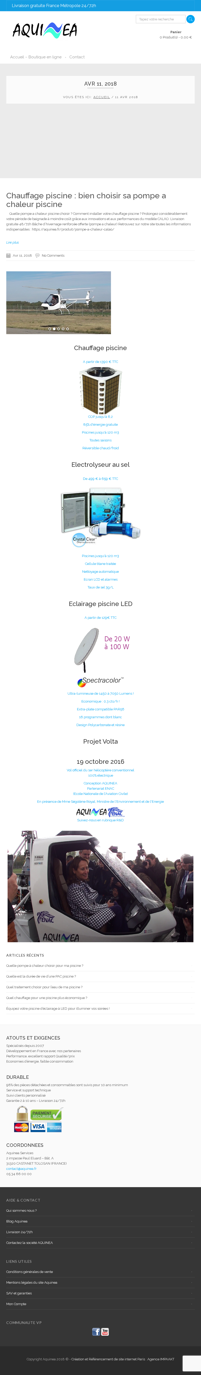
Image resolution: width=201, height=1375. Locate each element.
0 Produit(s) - (176, 34)
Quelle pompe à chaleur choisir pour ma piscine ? (44, 966)
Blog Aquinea (16, 1221)
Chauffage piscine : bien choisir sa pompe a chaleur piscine (86, 200)
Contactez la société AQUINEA (29, 1243)
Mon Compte (16, 1304)
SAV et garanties (19, 1293)
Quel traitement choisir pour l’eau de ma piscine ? (44, 987)
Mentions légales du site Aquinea (31, 1282)
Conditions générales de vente (29, 1272)
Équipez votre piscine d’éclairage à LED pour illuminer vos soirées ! (58, 1009)
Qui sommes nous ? (21, 1211)
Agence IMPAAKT (160, 1359)
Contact (77, 57)
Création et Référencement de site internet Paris (108, 1359)
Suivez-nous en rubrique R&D (100, 820)
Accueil (101, 97)
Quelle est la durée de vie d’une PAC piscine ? (41, 976)
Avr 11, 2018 (22, 255)
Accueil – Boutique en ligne (36, 57)
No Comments (53, 255)
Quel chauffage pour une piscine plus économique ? (46, 998)
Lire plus (12, 242)
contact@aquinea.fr (21, 1169)
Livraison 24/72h (19, 1232)
